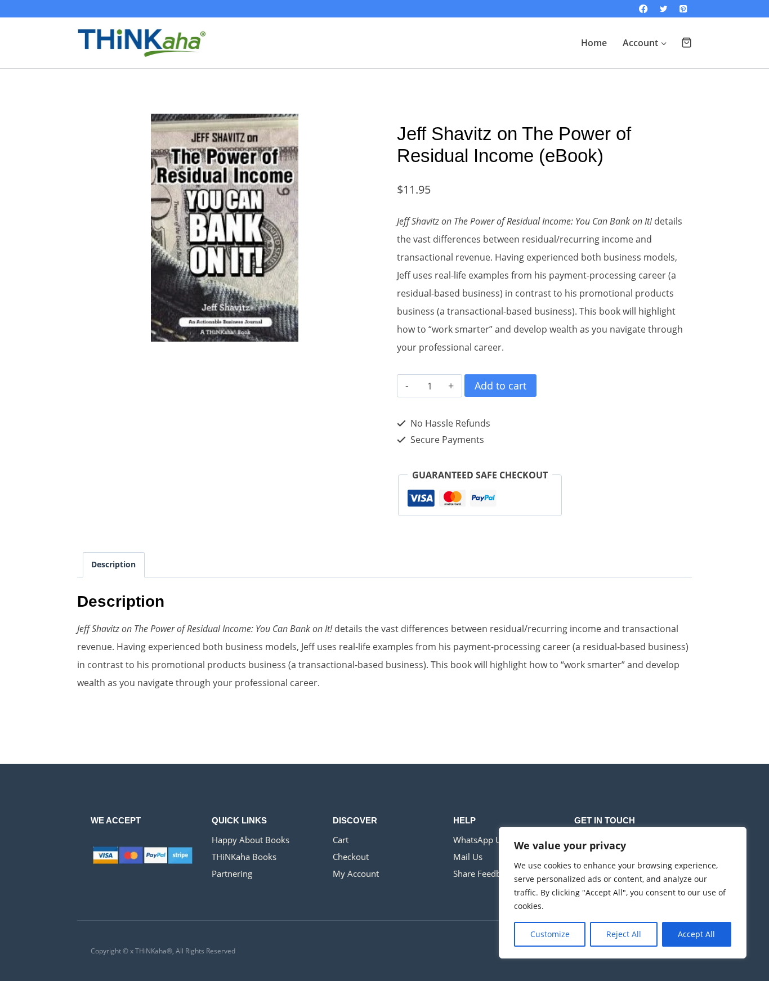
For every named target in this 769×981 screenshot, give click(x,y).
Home (594, 43)
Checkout (351, 856)
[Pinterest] (683, 8)
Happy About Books (250, 839)
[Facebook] (643, 8)
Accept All (696, 934)
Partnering (232, 873)
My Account (356, 873)
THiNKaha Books (244, 856)
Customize (550, 934)
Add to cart (500, 385)
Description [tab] (113, 564)
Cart (340, 839)
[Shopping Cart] (686, 42)
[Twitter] (663, 8)
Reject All (623, 934)
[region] (622, 892)
